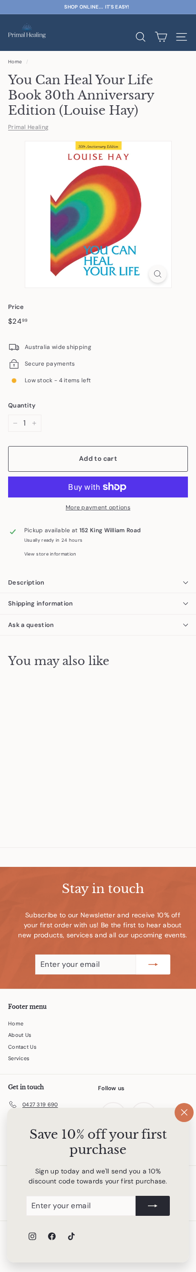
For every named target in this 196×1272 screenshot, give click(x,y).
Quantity (22, 405)
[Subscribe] (153, 1206)
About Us (19, 1035)
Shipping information (40, 603)
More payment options (98, 507)
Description (26, 582)
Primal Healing (28, 127)
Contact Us (22, 1046)
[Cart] (161, 37)
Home (15, 62)
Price (16, 307)
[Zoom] (158, 274)
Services (18, 1058)
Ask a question (31, 625)
